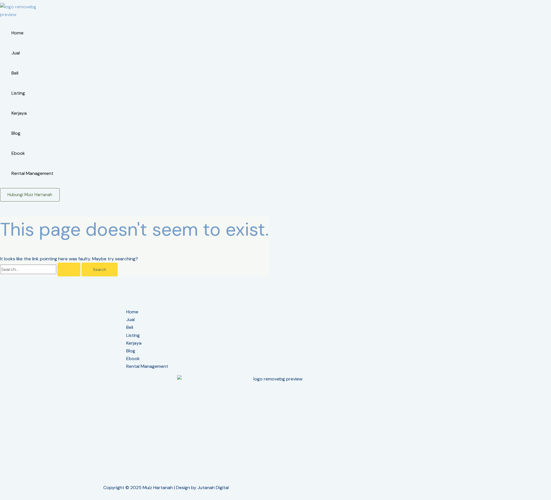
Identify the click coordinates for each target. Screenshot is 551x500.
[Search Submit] (68, 269)
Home (17, 33)
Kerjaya (19, 113)
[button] (30, 195)
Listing (18, 93)
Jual (15, 53)
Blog (15, 133)
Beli (14, 73)
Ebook (18, 153)
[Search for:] (41, 269)
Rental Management (32, 173)
